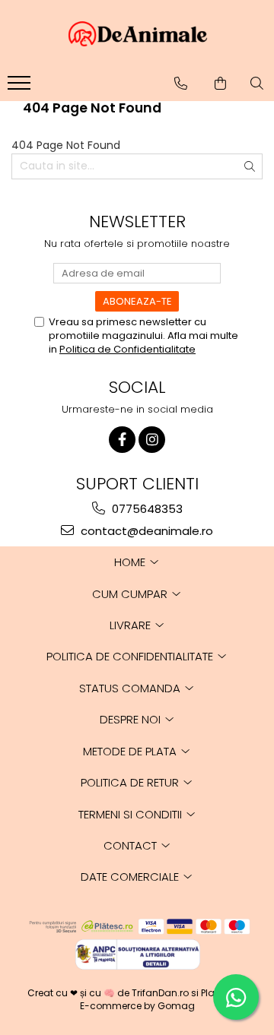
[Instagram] (152, 439)
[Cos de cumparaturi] (220, 83)
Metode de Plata (131, 751)
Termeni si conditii (131, 814)
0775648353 (146, 509)
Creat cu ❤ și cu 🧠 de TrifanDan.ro (109, 992)
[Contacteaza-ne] (181, 83)
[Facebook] (122, 439)
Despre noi (132, 719)
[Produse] (21, 87)
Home (131, 562)
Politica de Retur (131, 782)
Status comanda (131, 688)
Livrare (132, 625)
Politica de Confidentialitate (127, 349)
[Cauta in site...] (257, 83)
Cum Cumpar (131, 594)
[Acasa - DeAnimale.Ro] (137, 34)
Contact (132, 845)
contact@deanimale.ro (145, 531)
